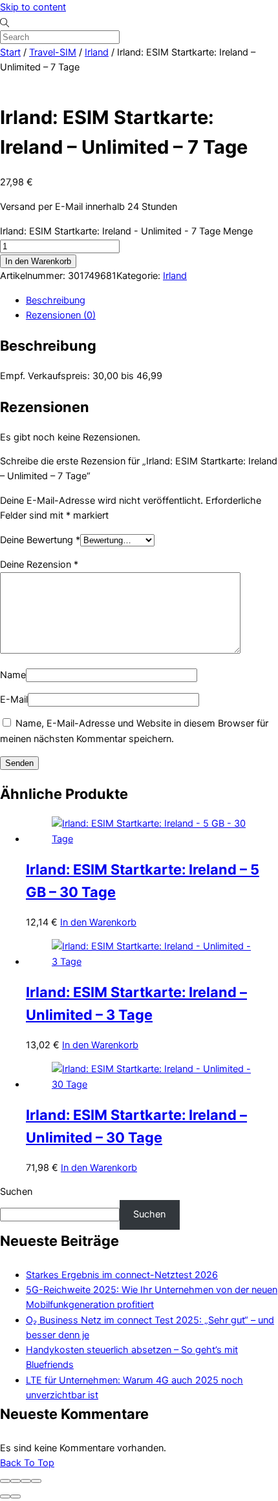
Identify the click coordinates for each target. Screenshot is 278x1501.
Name (13, 675)
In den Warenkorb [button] (98, 922)
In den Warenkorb (38, 261)
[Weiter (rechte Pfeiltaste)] (15, 1496)
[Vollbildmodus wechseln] (15, 1481)
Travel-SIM (52, 52)
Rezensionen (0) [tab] (61, 315)
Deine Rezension (39, 564)
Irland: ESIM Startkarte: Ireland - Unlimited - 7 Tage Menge (126, 231)
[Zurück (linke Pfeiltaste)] (5, 1496)
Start (10, 52)
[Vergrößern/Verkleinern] (5, 1481)
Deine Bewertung (40, 540)
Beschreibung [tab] (55, 300)
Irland (97, 52)
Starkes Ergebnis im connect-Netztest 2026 (122, 1275)
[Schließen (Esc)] (36, 1481)
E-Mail (14, 699)
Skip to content (33, 7)
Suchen (16, 1191)
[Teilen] (26, 1481)
